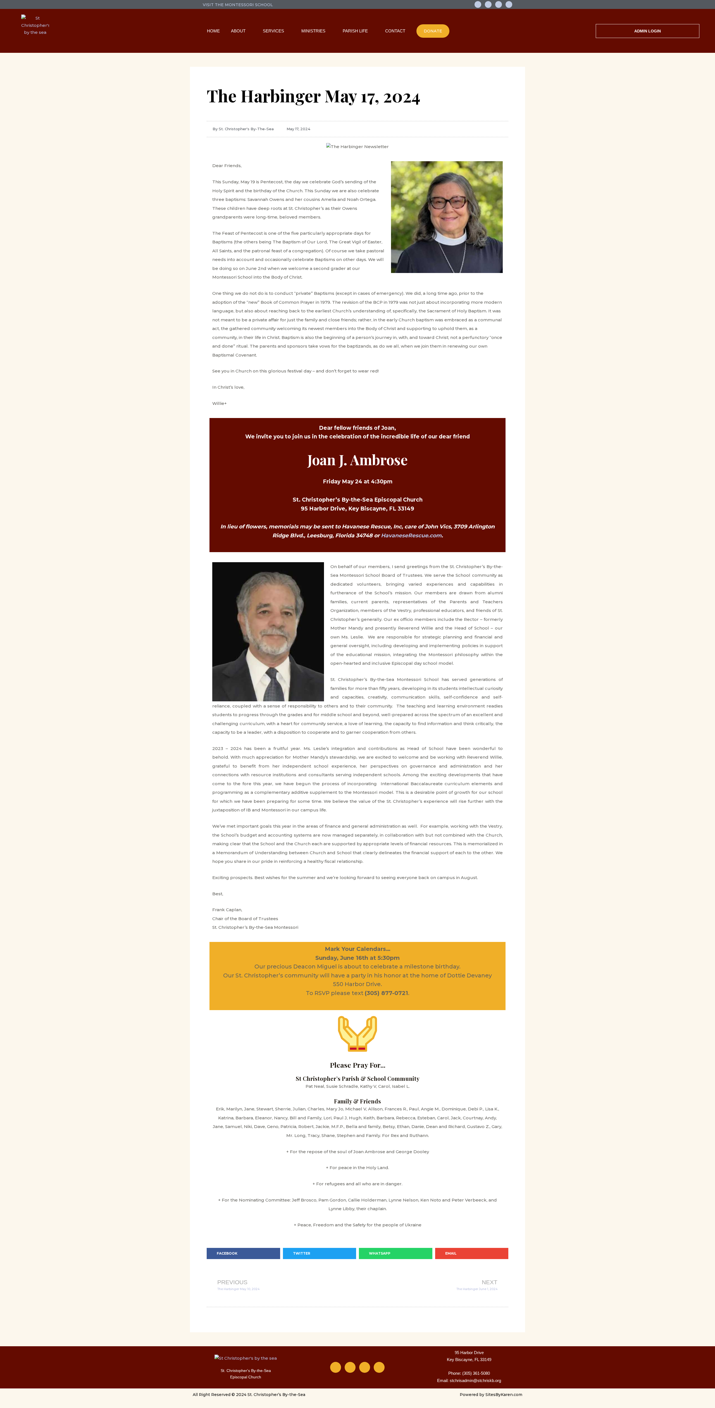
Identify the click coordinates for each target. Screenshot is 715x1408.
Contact (395, 31)
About (238, 31)
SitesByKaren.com (503, 1394)
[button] (243, 1253)
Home (213, 31)
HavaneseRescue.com (411, 535)
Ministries (313, 31)
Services (273, 31)
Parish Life (355, 31)
